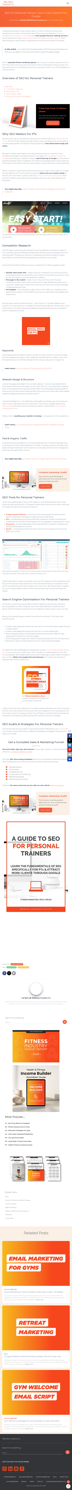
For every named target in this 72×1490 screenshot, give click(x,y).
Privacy (24, 1481)
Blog (6, 1196)
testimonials (7, 406)
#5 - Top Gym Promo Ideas (14, 1138)
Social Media (9, 1218)
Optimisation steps (13, 94)
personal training (23, 967)
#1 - (17, 1123)
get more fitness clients (32, 38)
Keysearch (10, 524)
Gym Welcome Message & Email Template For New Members (32, 1421)
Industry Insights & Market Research (17, 1211)
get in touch (60, 729)
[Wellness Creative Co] (9, 3)
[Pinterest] (69, 749)
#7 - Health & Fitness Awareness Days (18, 1145)
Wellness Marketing (26, 1477)
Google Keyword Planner (16, 514)
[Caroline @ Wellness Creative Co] (36, 989)
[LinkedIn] (69, 745)
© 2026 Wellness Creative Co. (56, 1481)
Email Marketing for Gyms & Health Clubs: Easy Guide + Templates (33, 1292)
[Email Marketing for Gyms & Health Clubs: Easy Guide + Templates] (36, 1263)
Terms (32, 1481)
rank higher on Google (20, 36)
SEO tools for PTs (12, 91)
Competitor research (14, 89)
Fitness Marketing (10, 1477)
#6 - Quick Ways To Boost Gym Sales (18, 1141)
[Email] (69, 754)
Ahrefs (8, 529)
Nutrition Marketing (43, 1477)
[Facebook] (69, 735)
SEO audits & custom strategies (18, 96)
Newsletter (64, 1477)
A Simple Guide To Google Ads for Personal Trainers (44, 459)
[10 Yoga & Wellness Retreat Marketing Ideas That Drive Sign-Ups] (36, 1328)
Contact (40, 1481)
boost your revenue (53, 38)
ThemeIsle (43, 1485)
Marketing (8, 1214)
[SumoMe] (69, 759)
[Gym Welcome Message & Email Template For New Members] (36, 1392)
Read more (39, 1300)
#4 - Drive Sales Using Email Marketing (19, 1134)
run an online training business (49, 175)
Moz (7, 519)
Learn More (52, 123)
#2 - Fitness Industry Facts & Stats (17, 1127)
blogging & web (11, 967)
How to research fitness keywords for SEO (34, 368)
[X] (69, 740)
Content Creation (10, 1204)
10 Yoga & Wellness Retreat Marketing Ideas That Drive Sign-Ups (32, 1356)
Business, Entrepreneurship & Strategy (17, 1200)
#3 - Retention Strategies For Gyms (17, 1130)
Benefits (9, 87)
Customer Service (12, 1481)
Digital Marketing (16, 964)
